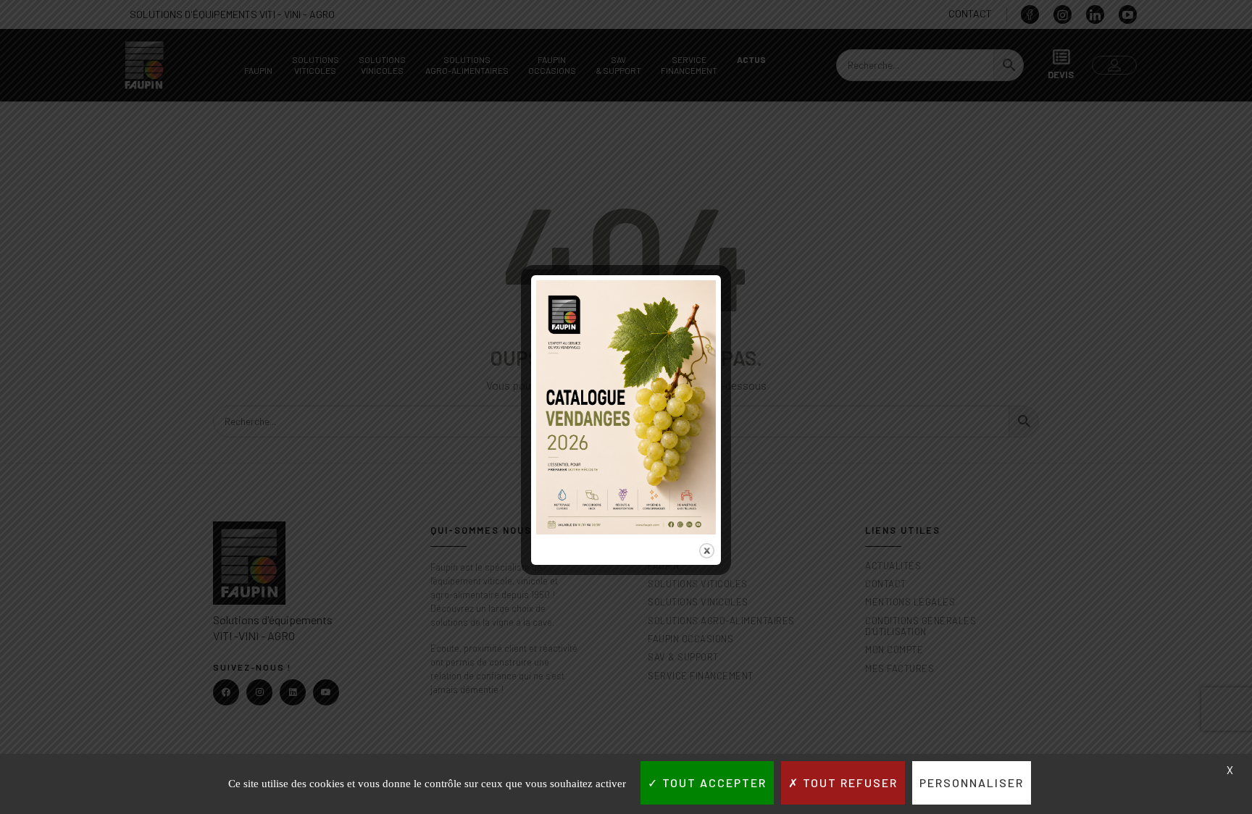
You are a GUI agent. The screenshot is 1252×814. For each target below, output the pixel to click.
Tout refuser (848, 782)
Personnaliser (971, 782)
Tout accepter (713, 782)
